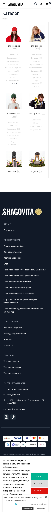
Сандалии (36, 71)
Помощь (9, 355)
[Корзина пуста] (46, 4)
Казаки (9, 68)
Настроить (39, 484)
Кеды (17, 68)
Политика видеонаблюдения (17, 287)
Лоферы (13, 74)
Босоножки (13, 58)
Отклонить (39, 491)
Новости (8, 339)
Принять (39, 476)
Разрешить (27, 508)
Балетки (13, 55)
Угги (36, 86)
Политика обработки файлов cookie (21, 275)
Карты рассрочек (12, 258)
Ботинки (13, 64)
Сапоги (36, 74)
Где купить (9, 230)
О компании (11, 321)
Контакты (8, 345)
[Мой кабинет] (41, 4)
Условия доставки (12, 367)
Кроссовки (13, 71)
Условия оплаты (11, 361)
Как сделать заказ (13, 252)
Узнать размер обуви (14, 246)
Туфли (36, 77)
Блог (6, 263)
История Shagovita (13, 327)
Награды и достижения (15, 333)
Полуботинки (13, 81)
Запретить (41, 508)
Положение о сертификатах (17, 281)
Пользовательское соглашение (19, 293)
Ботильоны (13, 61)
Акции (7, 224)
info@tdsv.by (13, 394)
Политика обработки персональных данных (25, 269)
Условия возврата (12, 373)
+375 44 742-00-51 (17, 389)
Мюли (13, 77)
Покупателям (12, 240)
